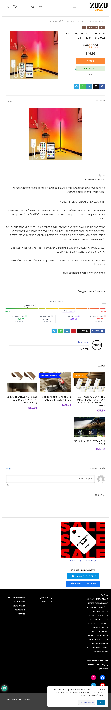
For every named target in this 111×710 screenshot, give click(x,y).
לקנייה (90, 61)
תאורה (95, 21)
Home (102, 21)
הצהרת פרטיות (19, 602)
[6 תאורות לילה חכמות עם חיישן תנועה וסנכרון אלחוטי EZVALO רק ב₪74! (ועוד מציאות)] (89, 374)
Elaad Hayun (83, 342)
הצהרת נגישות (19, 606)
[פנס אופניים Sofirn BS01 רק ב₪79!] (89, 418)
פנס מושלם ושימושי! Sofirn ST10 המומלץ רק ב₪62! (56, 398)
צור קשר (21, 614)
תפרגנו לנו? (20, 610)
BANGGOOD (92, 27)
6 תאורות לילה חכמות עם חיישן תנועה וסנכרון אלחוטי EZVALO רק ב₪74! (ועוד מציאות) (91, 401)
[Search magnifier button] (33, 7)
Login (9, 468)
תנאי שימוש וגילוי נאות (16, 598)
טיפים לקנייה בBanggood (90, 291)
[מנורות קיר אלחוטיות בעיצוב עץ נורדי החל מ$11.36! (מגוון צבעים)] (21, 374)
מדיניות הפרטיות (87, 702)
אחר (84, 27)
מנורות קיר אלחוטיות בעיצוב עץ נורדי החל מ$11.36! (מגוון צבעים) (22, 399)
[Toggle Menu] (74, 7)
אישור (100, 702)
